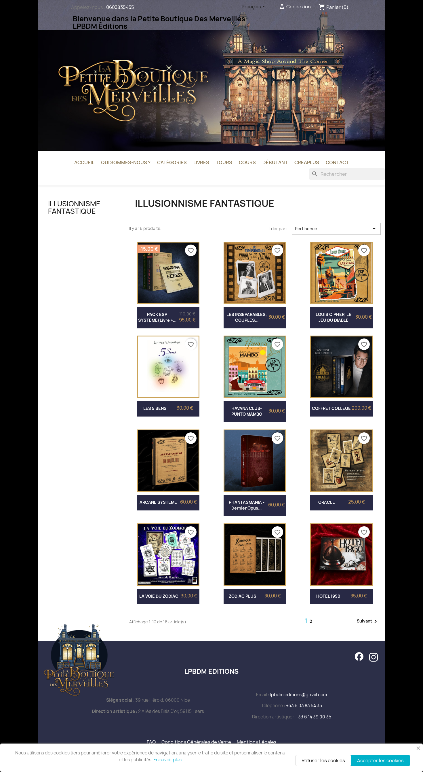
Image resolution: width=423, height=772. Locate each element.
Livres (201, 162)
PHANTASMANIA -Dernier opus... (246, 505)
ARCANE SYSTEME (158, 502)
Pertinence (336, 228)
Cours (247, 162)
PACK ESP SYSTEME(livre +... (157, 317)
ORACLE (326, 502)
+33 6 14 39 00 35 (313, 717)
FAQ (151, 742)
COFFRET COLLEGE (331, 408)
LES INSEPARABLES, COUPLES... (246, 317)
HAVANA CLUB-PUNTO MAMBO (246, 411)
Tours (224, 162)
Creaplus (306, 162)
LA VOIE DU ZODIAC (158, 596)
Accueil (84, 162)
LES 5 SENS (155, 408)
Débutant (275, 162)
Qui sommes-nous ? (125, 162)
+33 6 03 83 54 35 (304, 706)
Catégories (172, 162)
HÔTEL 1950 (328, 596)
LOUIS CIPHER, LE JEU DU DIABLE (333, 317)
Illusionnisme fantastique (74, 207)
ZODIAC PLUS (242, 596)
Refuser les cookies (323, 760)
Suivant (368, 621)
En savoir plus (167, 760)
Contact (337, 162)
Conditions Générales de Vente (196, 742)
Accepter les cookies (380, 760)
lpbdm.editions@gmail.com (298, 695)
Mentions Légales (257, 742)
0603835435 (120, 7)
